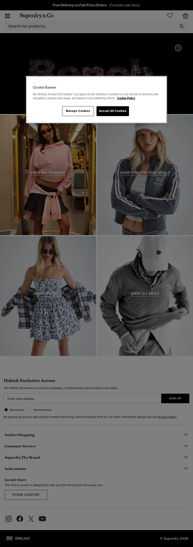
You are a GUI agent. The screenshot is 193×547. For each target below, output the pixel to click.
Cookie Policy (126, 98)
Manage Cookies (78, 111)
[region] (96, 99)
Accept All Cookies (112, 111)
